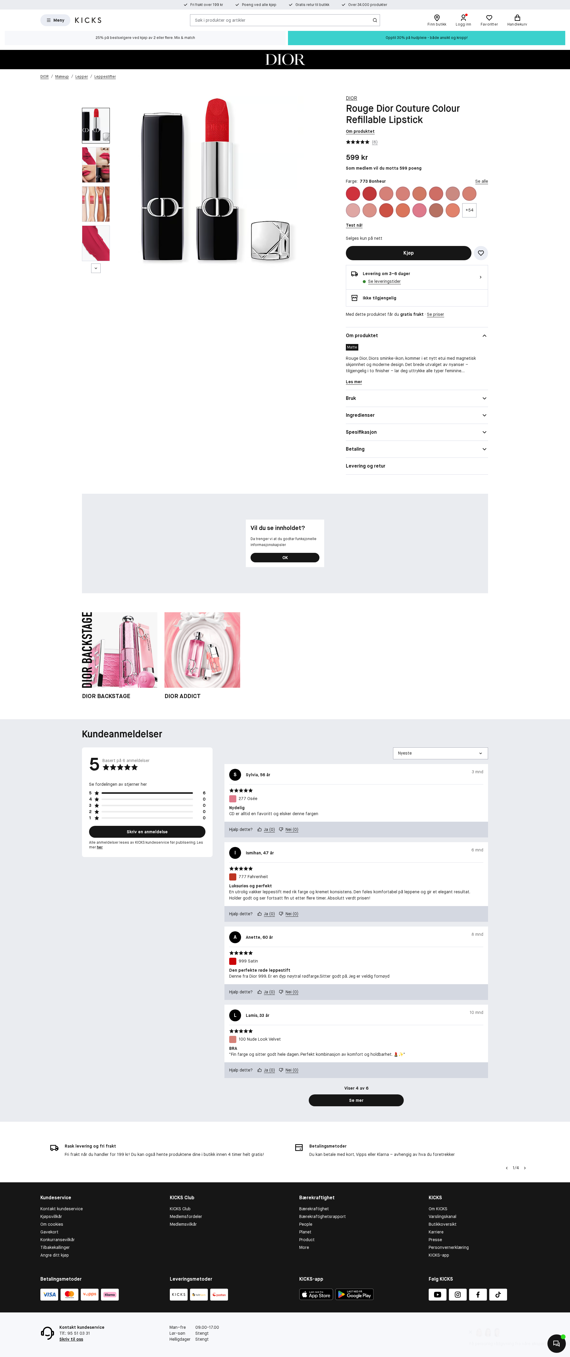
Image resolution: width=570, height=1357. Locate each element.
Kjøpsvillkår (51, 1216)
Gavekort (49, 1232)
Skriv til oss (71, 1339)
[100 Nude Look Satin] (403, 194)
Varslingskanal (442, 1216)
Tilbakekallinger (55, 1247)
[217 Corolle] (436, 194)
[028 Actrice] (353, 194)
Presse (435, 1239)
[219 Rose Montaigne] (469, 194)
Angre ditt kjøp (54, 1255)
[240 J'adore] (403, 210)
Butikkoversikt (443, 1224)
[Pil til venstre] (507, 1168)
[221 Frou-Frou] (369, 210)
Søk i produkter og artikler (220, 20)
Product (307, 1239)
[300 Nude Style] (436, 210)
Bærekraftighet (314, 1208)
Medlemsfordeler (186, 1216)
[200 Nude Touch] (419, 194)
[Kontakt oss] (556, 1343)
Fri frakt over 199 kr (206, 4)
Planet (305, 1232)
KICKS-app (439, 1255)
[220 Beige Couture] (353, 210)
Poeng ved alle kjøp (259, 4)
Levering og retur (365, 466)
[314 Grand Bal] (453, 210)
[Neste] (96, 268)
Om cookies (51, 1224)
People (305, 1224)
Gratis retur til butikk (312, 4)
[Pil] (525, 1168)
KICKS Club (180, 1208)
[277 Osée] (419, 210)
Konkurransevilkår (57, 1239)
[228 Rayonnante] (386, 210)
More (304, 1247)
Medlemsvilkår (183, 1224)
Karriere (436, 1232)
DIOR (351, 98)
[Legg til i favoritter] (481, 253)
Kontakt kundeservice (61, 1208)
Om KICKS (438, 1208)
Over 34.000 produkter (367, 4)
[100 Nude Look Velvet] (386, 194)
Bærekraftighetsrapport (322, 1216)
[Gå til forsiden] (88, 20)
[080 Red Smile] (369, 194)
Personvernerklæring (449, 1247)
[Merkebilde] (285, 59)
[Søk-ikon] (375, 20)
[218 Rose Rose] (453, 194)
